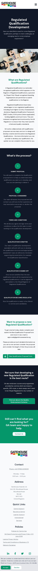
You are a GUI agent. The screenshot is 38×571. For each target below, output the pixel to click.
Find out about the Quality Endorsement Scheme (19, 401)
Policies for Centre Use (19, 531)
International (19, 518)
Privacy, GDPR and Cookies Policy (18, 563)
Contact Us (19, 434)
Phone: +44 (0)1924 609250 (19, 469)
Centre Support (19, 509)
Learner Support (19, 515)
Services (19, 521)
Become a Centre (19, 512)
